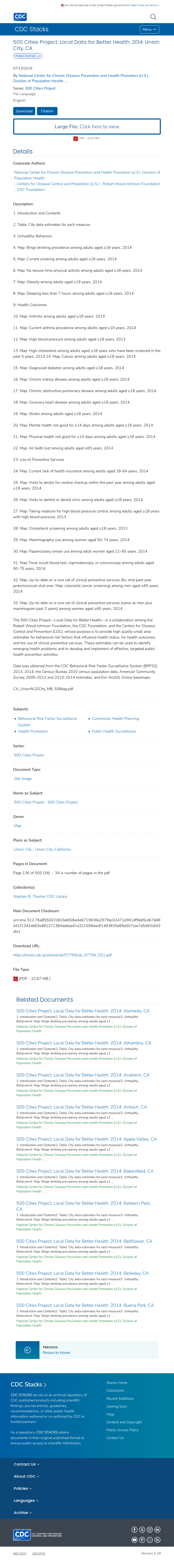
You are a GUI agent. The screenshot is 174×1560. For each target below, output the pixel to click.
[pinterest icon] (142, 1539)
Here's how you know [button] (144, 5)
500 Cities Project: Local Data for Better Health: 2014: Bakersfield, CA (85, 1171)
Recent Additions (120, 1398)
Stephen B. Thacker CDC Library (40, 896)
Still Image (23, 778)
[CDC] (20, 17)
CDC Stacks (26, 1384)
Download (24, 111)
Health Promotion (33, 731)
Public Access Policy (123, 1430)
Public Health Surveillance (114, 731)
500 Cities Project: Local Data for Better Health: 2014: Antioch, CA (81, 1107)
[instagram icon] (149, 1529)
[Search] (154, 17)
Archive (21, 1512)
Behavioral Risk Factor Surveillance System (47, 721)
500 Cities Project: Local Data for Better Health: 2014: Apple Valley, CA (86, 1139)
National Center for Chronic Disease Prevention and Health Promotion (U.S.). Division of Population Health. (87, 175)
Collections (115, 1390)
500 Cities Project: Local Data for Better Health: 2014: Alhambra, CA (83, 1043)
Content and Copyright (124, 1422)
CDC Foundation (31, 189)
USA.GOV (38, 1553)
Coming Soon (117, 1406)
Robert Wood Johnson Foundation (131, 183)
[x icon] (142, 1529)
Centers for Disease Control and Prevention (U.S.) (58, 183)
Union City (23, 849)
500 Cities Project (40, 88)
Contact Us (115, 1437)
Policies (21, 1488)
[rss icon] (157, 1539)
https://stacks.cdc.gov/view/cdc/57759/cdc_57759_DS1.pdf (62, 955)
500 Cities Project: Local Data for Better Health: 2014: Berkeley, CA (82, 1273)
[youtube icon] (134, 1539)
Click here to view (87, 126)
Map (17, 825)
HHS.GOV (19, 1553)
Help (110, 1414)
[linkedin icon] (157, 1529)
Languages (24, 1500)
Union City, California (52, 849)
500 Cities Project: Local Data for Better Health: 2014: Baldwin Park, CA (83, 1206)
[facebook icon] (134, 1529)
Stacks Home (117, 1382)
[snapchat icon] (149, 1539)
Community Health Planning (115, 718)
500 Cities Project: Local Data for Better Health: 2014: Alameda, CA (83, 1011)
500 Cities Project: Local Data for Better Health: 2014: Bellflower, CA (84, 1241)
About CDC (24, 1476)
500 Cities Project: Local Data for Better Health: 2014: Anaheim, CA (83, 1075)
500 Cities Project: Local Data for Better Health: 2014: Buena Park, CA (85, 1305)
